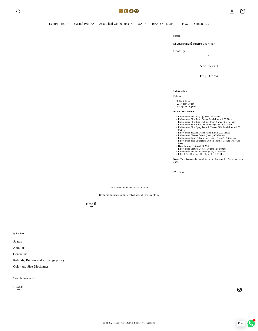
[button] (18, 11)
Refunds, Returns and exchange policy (38, 260)
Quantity (179, 51)
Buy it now (209, 76)
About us (19, 248)
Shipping (179, 43)
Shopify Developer (144, 323)
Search (17, 241)
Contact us (20, 254)
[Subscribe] (91, 206)
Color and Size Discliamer (30, 266)
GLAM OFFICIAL (123, 323)
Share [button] (182, 172)
